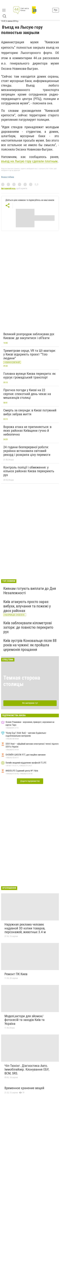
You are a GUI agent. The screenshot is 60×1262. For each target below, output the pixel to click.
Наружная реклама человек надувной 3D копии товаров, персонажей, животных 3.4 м (25, 928)
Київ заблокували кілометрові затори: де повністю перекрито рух (28, 627)
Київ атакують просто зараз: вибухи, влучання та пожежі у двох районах (27, 606)
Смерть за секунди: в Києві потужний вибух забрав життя (29, 412)
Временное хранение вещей (24, 1088)
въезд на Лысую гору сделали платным (29, 161)
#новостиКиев (7, 177)
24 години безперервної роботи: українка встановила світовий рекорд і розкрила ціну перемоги (26, 451)
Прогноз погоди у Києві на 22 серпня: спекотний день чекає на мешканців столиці (27, 394)
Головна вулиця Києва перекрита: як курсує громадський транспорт (29, 375)
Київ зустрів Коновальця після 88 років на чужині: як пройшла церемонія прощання (30, 645)
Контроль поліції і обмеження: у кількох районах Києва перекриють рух (28, 471)
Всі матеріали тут (30, 703)
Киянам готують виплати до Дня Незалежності (29, 590)
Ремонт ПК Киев (15, 974)
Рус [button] (55, 10)
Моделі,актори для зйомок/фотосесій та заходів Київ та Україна (24, 1020)
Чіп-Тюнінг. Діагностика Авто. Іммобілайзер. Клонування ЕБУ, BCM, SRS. (26, 1069)
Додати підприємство (30, 781)
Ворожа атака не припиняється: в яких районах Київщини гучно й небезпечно (27, 430)
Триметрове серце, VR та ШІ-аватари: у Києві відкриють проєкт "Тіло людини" (29, 354)
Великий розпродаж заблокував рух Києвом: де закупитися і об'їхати (28, 336)
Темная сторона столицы (21, 681)
